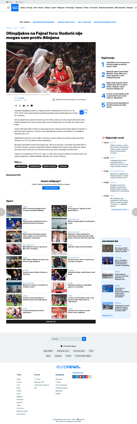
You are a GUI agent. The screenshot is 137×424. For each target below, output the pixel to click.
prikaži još (50, 321)
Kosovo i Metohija (66, 22)
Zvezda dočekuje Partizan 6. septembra (34, 311)
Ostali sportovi (73, 219)
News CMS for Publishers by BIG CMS (68, 421)
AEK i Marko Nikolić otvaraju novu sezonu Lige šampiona (35, 260)
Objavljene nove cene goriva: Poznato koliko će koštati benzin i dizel (118, 64)
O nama (58, 382)
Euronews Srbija (79, 351)
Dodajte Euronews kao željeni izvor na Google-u (71, 99)
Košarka (22, 28)
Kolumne (79, 8)
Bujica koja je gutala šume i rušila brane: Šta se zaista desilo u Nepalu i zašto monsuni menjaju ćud (117, 86)
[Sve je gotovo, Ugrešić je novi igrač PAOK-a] (59, 211)
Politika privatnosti (62, 388)
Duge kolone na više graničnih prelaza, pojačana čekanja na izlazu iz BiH (122, 308)
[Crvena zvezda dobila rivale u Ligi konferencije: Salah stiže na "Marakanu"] (59, 300)
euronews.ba (110, 241)
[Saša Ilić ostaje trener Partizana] (59, 249)
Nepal (48, 356)
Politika (113, 142)
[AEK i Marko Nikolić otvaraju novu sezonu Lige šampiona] (14, 262)
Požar (91, 351)
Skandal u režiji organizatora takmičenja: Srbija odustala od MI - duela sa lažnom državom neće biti (81, 236)
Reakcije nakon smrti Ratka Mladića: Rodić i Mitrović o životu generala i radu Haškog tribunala (117, 75)
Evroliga (63, 166)
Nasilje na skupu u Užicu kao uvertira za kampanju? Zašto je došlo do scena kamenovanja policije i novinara (119, 149)
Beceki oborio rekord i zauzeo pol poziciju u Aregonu (81, 260)
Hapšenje (58, 356)
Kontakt (58, 394)
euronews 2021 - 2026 (67, 419)
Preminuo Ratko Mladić (83, 356)
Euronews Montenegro (44, 22)
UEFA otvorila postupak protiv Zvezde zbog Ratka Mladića (34, 209)
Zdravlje (113, 182)
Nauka (112, 196)
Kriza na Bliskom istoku (105, 22)
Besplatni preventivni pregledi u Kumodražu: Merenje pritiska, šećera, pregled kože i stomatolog (119, 188)
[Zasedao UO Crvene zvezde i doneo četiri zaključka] (59, 313)
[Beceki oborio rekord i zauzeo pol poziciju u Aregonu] (59, 262)
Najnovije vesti (39, 382)
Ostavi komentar (51, 188)
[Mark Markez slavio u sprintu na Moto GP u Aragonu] (14, 249)
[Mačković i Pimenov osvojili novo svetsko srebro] (14, 287)
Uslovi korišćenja (61, 385)
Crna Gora (94, 8)
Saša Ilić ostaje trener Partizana (80, 247)
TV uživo (37, 379)
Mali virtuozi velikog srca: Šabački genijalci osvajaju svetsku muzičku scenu (119, 176)
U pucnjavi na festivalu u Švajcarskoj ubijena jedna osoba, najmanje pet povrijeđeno (122, 292)
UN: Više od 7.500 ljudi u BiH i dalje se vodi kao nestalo (122, 249)
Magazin (61, 8)
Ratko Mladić (48, 351)
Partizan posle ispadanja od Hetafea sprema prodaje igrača (35, 299)
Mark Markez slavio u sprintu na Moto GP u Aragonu (35, 248)
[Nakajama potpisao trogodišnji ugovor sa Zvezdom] (59, 287)
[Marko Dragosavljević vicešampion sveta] (59, 223)
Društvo (118, 245)
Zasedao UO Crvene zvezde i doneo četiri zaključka (79, 311)
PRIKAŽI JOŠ (106, 315)
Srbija (23, 8)
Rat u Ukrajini (84, 22)
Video (86, 8)
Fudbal (25, 206)
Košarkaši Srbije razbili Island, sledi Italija (81, 273)
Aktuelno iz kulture (117, 171)
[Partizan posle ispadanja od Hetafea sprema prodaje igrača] (14, 300)
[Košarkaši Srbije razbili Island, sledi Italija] (59, 274)
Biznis (41, 8)
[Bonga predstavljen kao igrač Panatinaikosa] (2, 212)
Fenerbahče (35, 166)
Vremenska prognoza (41, 385)
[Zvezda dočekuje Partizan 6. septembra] (14, 313)
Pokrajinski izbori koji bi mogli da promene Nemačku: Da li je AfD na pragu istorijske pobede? (119, 163)
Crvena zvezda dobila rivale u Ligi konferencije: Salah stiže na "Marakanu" (81, 300)
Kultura (48, 8)
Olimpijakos (21, 166)
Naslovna (9, 28)
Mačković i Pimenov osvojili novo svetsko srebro (35, 286)
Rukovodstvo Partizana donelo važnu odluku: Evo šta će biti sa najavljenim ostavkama (34, 236)
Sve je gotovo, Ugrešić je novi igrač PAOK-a (79, 209)
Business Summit (106, 8)
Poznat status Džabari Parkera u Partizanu (35, 273)
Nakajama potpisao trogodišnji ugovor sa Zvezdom (79, 286)
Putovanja (70, 8)
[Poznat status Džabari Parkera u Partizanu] (14, 274)
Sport (54, 8)
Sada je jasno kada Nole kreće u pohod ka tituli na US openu (35, 222)
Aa (81, 112)
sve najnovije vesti (119, 209)
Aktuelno (118, 258)
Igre (35, 388)
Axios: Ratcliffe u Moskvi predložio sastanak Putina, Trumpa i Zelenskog (122, 262)
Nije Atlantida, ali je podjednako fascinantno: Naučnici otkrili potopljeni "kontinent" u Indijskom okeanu (119, 202)
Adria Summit (120, 8)
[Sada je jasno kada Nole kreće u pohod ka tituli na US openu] (14, 223)
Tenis (24, 219)
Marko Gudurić (50, 166)
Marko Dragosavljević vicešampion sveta (81, 222)
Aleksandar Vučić (63, 351)
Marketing (59, 391)
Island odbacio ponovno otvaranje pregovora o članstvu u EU (121, 276)
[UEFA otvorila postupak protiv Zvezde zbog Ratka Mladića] (14, 211)
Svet (35, 8)
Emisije (130, 8)
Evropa (29, 8)
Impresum (59, 379)
